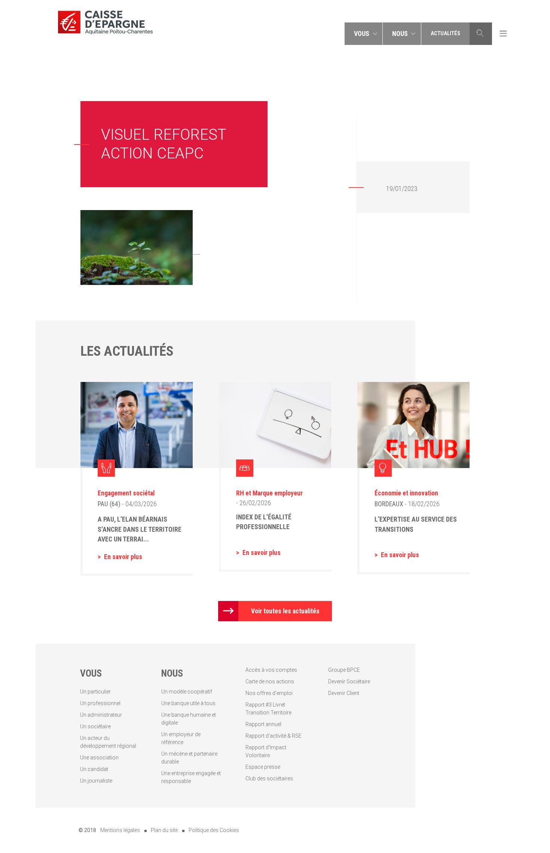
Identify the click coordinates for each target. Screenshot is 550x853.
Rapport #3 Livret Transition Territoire (268, 709)
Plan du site (164, 830)
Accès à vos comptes (271, 670)
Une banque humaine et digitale (188, 719)
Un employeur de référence (181, 738)
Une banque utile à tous (188, 703)
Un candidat (94, 769)
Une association (99, 758)
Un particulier (95, 692)
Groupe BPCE (344, 670)
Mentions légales (120, 830)
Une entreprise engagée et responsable (191, 777)
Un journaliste (96, 781)
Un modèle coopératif (186, 692)
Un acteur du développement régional (108, 742)
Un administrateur (101, 715)
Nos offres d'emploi (269, 693)
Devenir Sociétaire (349, 681)
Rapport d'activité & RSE (273, 736)
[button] (364, 33)
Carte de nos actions (269, 681)
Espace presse (262, 767)
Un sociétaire (95, 726)
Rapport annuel (263, 724)
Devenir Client (343, 693)
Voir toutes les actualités (285, 611)
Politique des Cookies (214, 830)
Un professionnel (100, 703)
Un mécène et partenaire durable (189, 758)
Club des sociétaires (269, 778)
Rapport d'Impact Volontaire (265, 751)
